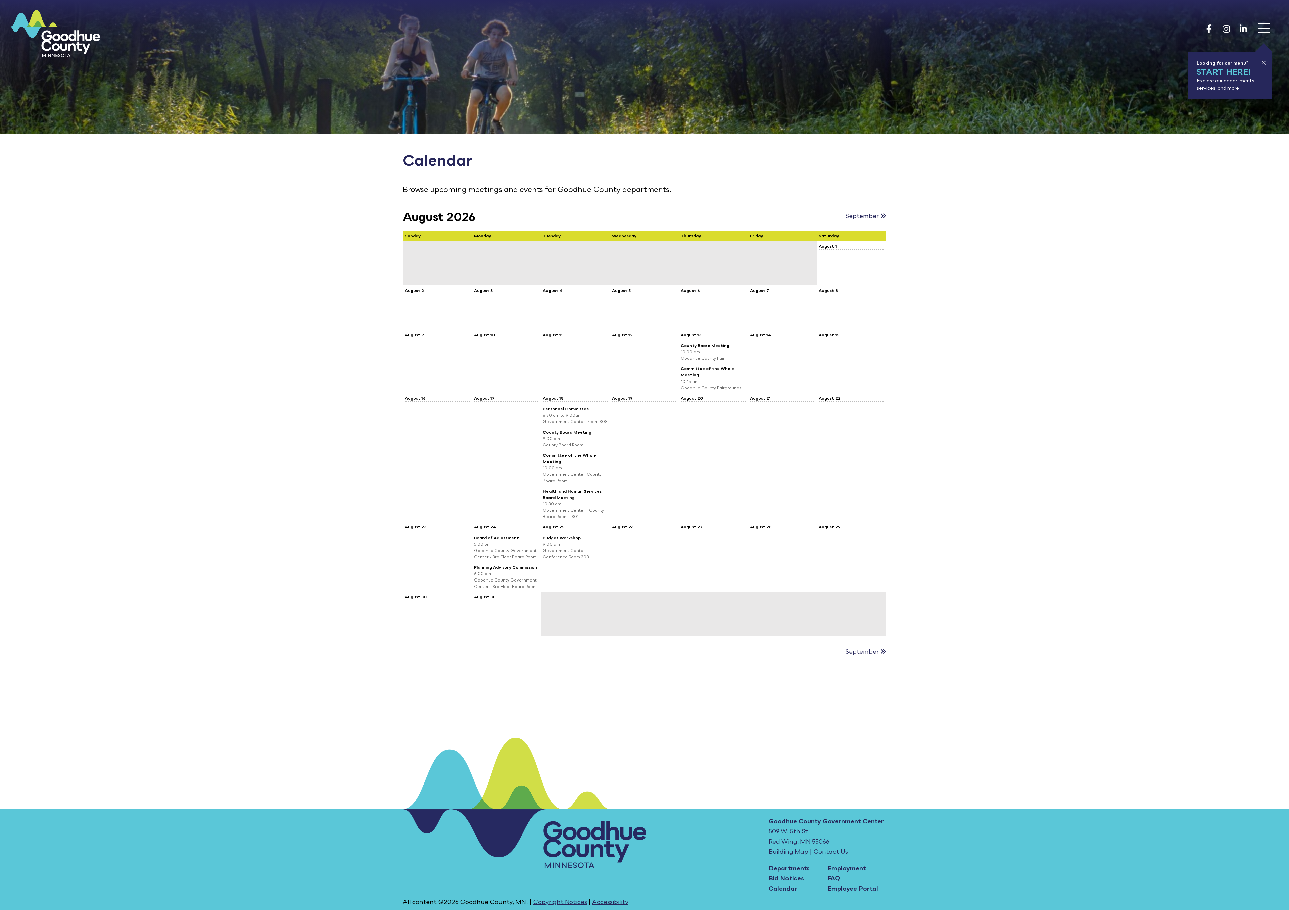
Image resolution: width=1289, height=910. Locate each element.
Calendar (783, 888)
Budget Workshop (562, 537)
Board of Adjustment (496, 537)
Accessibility (610, 901)
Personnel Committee (566, 408)
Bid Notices (786, 878)
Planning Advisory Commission (505, 567)
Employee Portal (852, 888)
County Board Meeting (705, 345)
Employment (846, 868)
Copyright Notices (560, 901)
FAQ (833, 878)
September (862, 215)
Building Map (788, 851)
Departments (789, 868)
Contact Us (830, 851)
